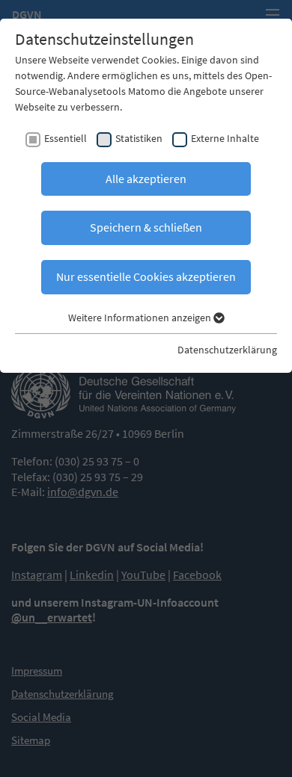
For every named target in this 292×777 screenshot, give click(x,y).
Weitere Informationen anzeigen (140, 317)
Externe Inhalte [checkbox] (225, 138)
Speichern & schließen (146, 227)
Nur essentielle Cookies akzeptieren (146, 276)
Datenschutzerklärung (227, 349)
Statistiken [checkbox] (138, 138)
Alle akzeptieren (146, 178)
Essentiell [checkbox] (65, 138)
